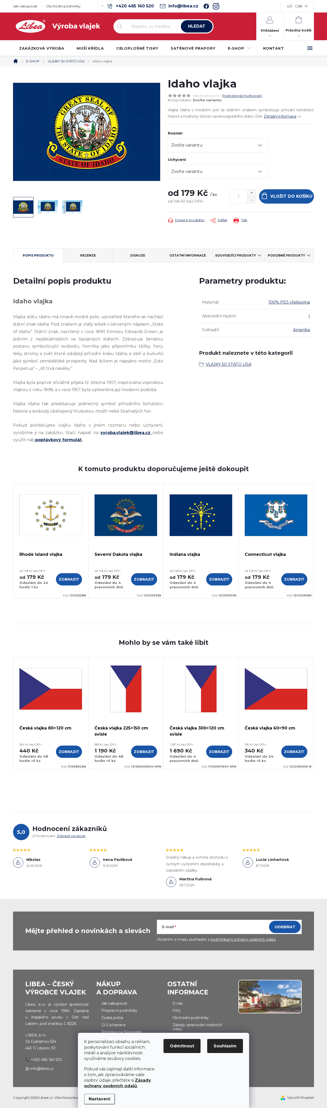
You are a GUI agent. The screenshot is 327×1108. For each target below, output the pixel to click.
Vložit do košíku (291, 196)
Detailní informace (280, 116)
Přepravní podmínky (119, 1010)
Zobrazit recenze (71, 836)
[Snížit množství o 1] (251, 199)
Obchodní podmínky (63, 6)
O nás (177, 1003)
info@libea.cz (42, 1068)
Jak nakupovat (25, 6)
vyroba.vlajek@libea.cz (126, 432)
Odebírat (285, 927)
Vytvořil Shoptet (300, 1097)
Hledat (196, 26)
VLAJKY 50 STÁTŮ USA (228, 364)
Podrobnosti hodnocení (242, 96)
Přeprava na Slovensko (121, 1032)
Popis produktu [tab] (38, 255)
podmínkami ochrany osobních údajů (243, 939)
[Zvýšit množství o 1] (251, 193)
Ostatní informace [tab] (187, 255)
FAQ (176, 1010)
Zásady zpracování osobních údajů (197, 1027)
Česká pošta (112, 1017)
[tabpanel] (50, 541)
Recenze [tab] (88, 255)
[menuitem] (42, 48)
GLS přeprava (113, 1025)
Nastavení (99, 1098)
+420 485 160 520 (46, 1059)
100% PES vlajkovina (289, 302)
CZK (298, 6)
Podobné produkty (286, 255)
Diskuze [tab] (137, 255)
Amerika (301, 329)
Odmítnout (182, 1046)
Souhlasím (225, 1046)
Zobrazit (69, 579)
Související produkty (235, 255)
